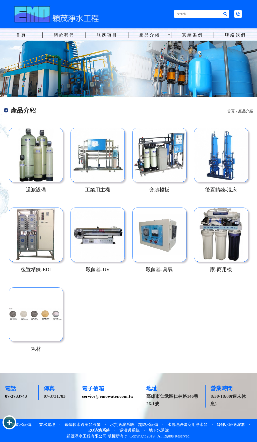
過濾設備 (36, 189)
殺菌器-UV (98, 269)
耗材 (36, 349)
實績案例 (192, 35)
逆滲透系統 (129, 430)
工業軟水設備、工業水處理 (31, 424)
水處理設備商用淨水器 (187, 424)
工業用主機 (97, 189)
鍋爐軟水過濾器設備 (83, 424)
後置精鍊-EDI (36, 269)
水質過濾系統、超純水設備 (134, 424)
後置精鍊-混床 (221, 189)
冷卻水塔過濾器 (231, 424)
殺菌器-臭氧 (159, 269)
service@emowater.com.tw (108, 396)
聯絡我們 (235, 35)
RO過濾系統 (99, 430)
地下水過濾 (159, 430)
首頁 (21, 35)
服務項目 (107, 35)
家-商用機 (221, 269)
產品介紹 (149, 35)
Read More (36, 155)
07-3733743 (16, 396)
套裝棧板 (159, 189)
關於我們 (64, 35)
